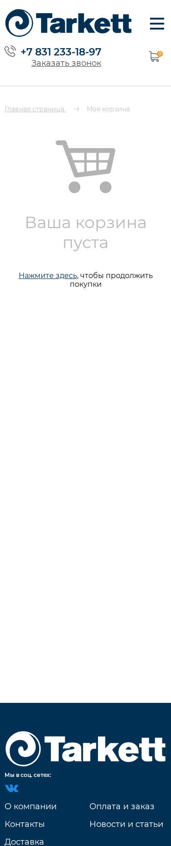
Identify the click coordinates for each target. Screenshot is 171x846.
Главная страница (35, 109)
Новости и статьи (126, 824)
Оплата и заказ (122, 806)
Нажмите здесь (48, 275)
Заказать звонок (66, 63)
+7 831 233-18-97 (61, 51)
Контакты (25, 824)
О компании (31, 806)
